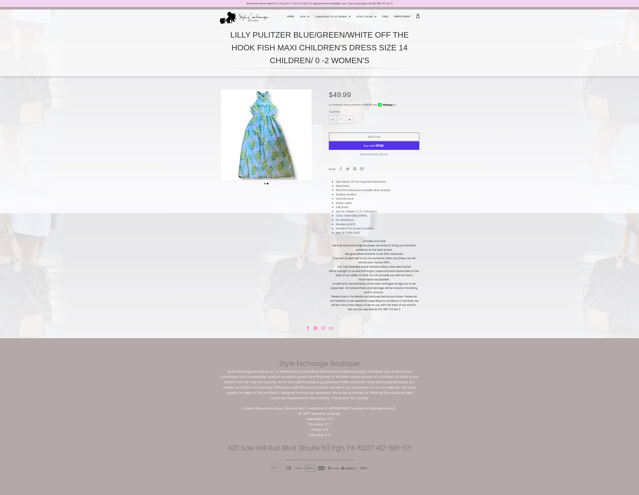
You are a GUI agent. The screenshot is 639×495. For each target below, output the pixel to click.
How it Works (365, 16)
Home (290, 16)
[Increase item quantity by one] (350, 119)
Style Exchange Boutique (319, 363)
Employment (402, 16)
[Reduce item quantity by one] (333, 119)
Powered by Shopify (343, 459)
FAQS (385, 16)
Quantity (334, 112)
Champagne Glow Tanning (331, 16)
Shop (303, 16)
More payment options (374, 154)
